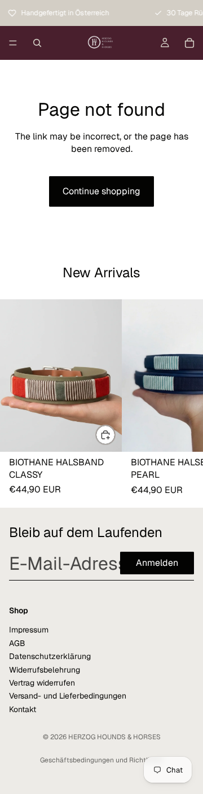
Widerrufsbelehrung (44, 669)
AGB (17, 643)
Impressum (28, 630)
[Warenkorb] (189, 42)
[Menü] (13, 43)
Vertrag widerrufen (42, 682)
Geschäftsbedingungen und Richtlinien (101, 760)
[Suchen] (37, 42)
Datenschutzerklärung (50, 656)
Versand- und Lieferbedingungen (67, 696)
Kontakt (22, 709)
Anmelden (157, 563)
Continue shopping (101, 191)
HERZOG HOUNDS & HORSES (114, 736)
